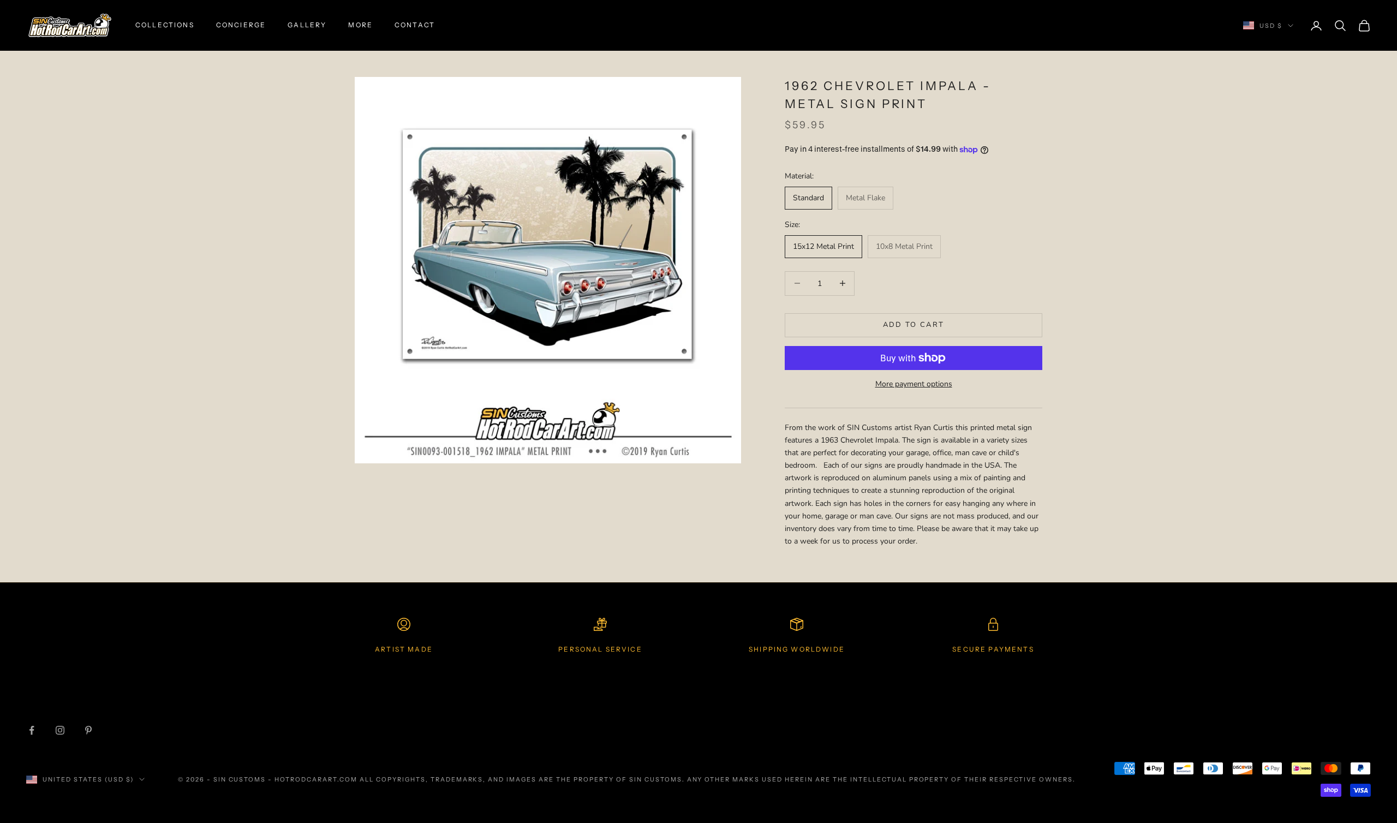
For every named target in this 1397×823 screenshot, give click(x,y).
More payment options (913, 384)
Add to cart (914, 325)
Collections (164, 25)
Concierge (241, 25)
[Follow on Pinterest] (88, 730)
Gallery (307, 25)
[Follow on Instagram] (60, 730)
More (360, 25)
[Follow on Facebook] (31, 730)
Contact (415, 25)
